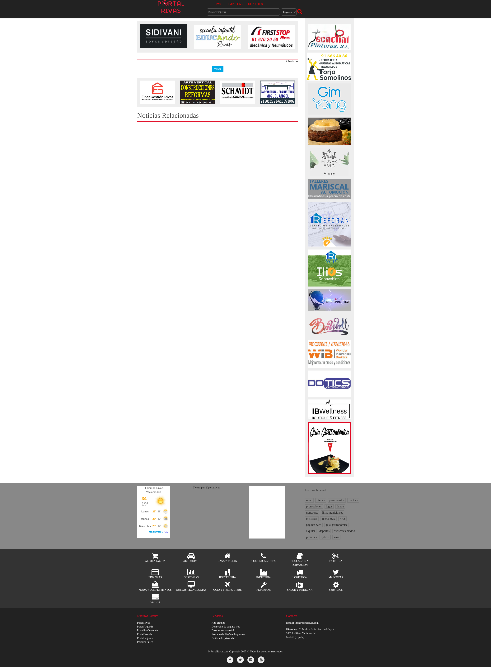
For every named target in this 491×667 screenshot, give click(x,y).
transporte (312, 512)
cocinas (353, 500)
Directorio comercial (223, 630)
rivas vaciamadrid (344, 531)
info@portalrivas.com (307, 622)
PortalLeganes (144, 638)
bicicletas (311, 518)
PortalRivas (143, 622)
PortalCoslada (144, 634)
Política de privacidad (223, 638)
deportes (324, 531)
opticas (325, 537)
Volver (217, 69)
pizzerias (311, 537)
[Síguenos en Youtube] (261, 659)
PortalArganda (145, 626)
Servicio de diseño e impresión (228, 634)
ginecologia (328, 518)
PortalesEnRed (145, 642)
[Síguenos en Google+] (250, 659)
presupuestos (336, 500)
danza (340, 506)
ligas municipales (332, 512)
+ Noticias (292, 61)
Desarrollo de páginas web (226, 626)
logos (329, 506)
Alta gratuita (218, 622)
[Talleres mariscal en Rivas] (329, 188)
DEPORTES (255, 4)
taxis (336, 537)
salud (309, 500)
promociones (314, 506)
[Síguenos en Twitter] (240, 659)
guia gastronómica (336, 524)
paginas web (313, 524)
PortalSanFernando (147, 630)
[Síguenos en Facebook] (230, 659)
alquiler (310, 531)
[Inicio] (171, 6)
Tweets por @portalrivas (206, 487)
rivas (342, 518)
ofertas (321, 500)
